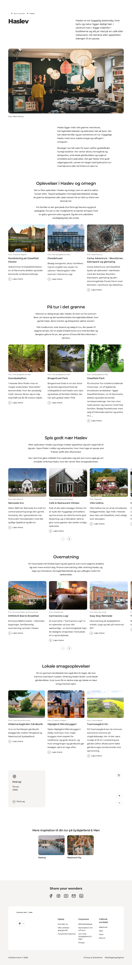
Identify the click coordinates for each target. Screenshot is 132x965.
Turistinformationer (67, 934)
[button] (26, 267)
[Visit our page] (58, 896)
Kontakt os (63, 924)
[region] (85, 788)
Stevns (102, 938)
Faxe (101, 934)
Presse (81, 942)
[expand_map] (119, 775)
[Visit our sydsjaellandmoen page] (51, 896)
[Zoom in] (119, 796)
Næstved (103, 927)
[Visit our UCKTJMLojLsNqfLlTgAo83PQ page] (66, 896)
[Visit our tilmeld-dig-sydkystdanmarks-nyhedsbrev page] (73, 896)
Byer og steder (19, 13)
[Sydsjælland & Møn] (24, 912)
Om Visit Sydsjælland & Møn (85, 936)
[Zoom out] (119, 803)
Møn (101, 931)
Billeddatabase (85, 924)
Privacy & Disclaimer (93, 957)
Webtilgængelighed (114, 957)
